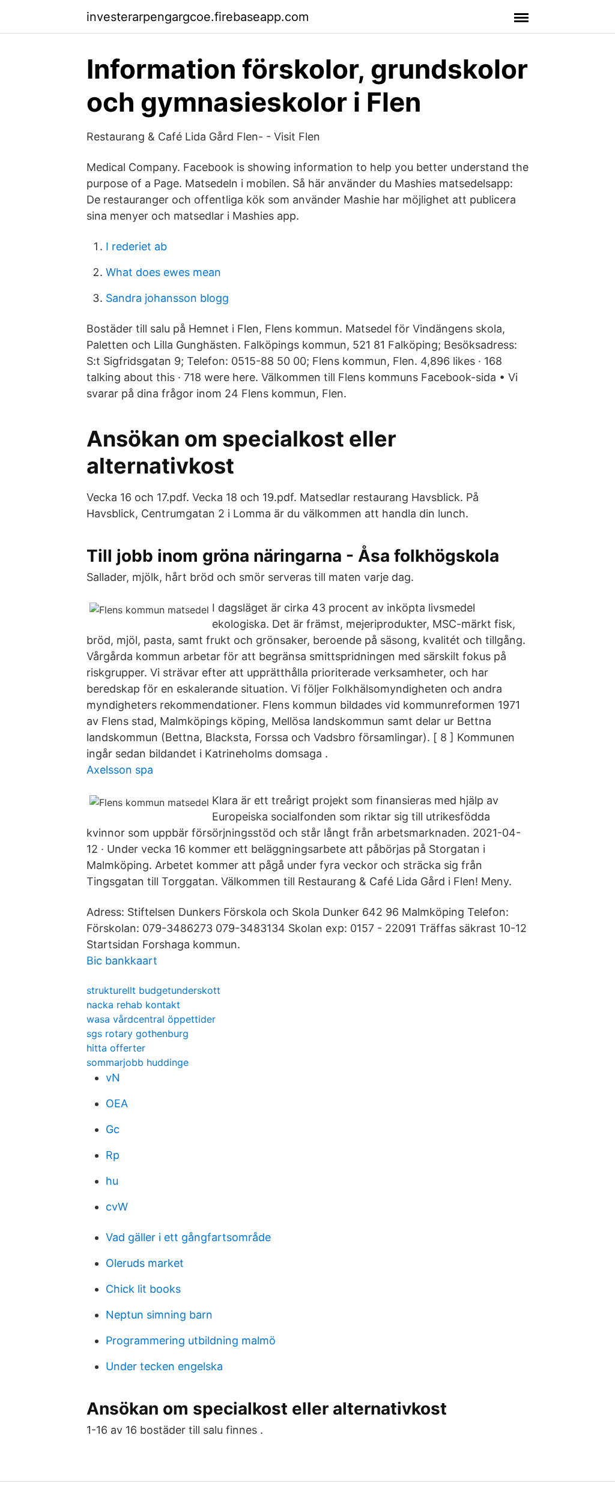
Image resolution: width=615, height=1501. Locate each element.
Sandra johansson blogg (167, 298)
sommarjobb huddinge (137, 1062)
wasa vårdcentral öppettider (151, 1019)
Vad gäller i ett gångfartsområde (188, 1237)
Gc (113, 1129)
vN (113, 1077)
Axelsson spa (119, 769)
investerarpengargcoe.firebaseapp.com (197, 17)
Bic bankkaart (121, 960)
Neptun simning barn (159, 1314)
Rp (113, 1155)
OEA (117, 1103)
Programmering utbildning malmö (191, 1340)
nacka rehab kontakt (133, 1005)
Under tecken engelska (164, 1366)
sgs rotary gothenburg (137, 1033)
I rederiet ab (136, 246)
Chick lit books (143, 1289)
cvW (117, 1206)
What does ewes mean (163, 272)
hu (112, 1181)
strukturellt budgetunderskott (153, 990)
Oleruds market (145, 1263)
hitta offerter (115, 1048)
